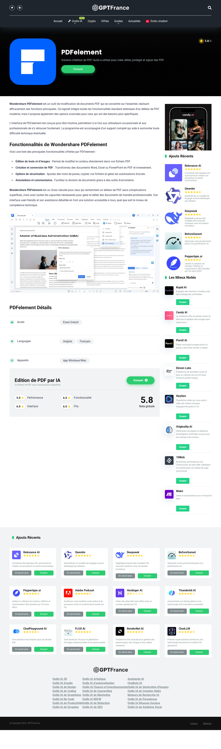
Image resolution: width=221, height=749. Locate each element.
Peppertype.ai (193, 256)
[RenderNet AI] (120, 634)
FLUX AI (80, 628)
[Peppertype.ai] (173, 271)
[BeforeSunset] (173, 248)
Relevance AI (193, 165)
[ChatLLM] (171, 634)
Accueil (58, 21)
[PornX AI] (169, 346)
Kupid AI (181, 287)
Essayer (78, 69)
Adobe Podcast (84, 590)
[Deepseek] (173, 225)
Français (85, 341)
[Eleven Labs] (169, 374)
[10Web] (169, 463)
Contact (194, 723)
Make (179, 491)
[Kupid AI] (169, 294)
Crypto (92, 21)
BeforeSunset (193, 234)
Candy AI (181, 312)
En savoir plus (21, 573)
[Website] (19, 7)
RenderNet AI (135, 628)
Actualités (134, 21)
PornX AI (181, 340)
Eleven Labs (183, 368)
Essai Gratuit (71, 322)
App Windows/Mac (74, 360)
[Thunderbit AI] (171, 596)
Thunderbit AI (187, 590)
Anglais (67, 341)
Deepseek (191, 211)
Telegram (207, 723)
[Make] (169, 497)
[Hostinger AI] (120, 596)
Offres (105, 21)
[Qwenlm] (173, 203)
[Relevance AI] (173, 180)
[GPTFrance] (110, 7)
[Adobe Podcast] (68, 596)
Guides (118, 21)
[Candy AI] (169, 319)
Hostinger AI (134, 590)
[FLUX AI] (68, 634)
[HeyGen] (169, 402)
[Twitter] (12, 7)
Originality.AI (184, 426)
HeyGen (181, 396)
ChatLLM (184, 628)
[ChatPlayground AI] (16, 634)
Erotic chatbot (156, 21)
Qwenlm (190, 188)
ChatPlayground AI (35, 628)
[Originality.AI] (169, 433)
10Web (180, 457)
